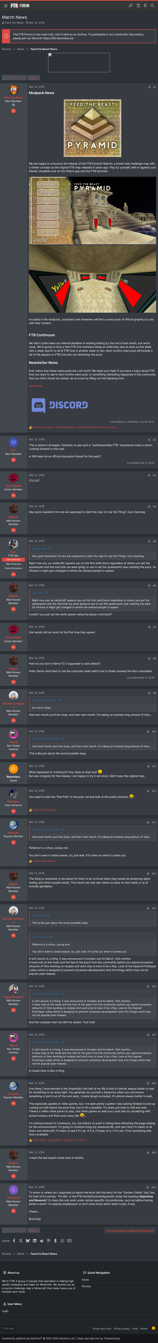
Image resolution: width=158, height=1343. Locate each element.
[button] (6, 5)
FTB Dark (8, 1328)
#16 (154, 986)
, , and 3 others (59, 1140)
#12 (154, 791)
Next (32, 77)
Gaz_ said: (38, 592)
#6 (154, 585)
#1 (154, 87)
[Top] (150, 1328)
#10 (154, 731)
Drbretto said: (40, 937)
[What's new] (145, 5)
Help (135, 1328)
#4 (154, 506)
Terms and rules (102, 1328)
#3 (154, 475)
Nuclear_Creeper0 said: (46, 738)
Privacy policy (122, 1328)
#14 (154, 873)
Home (85, 1279)
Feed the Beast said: (44, 700)
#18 (154, 1083)
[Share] (149, 87)
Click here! (35, 385)
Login (5, 1310)
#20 (153, 1187)
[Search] (152, 5)
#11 (154, 766)
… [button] (19, 77)
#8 (154, 658)
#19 (154, 1152)
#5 (154, 541)
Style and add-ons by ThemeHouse (98, 1338)
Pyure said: (38, 915)
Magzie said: (39, 548)
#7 (154, 627)
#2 (154, 439)
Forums (86, 1286)
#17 (154, 1034)
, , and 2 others (75, 427)
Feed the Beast (14, 22)
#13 (154, 822)
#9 (154, 692)
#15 (154, 908)
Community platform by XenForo (38, 1338)
